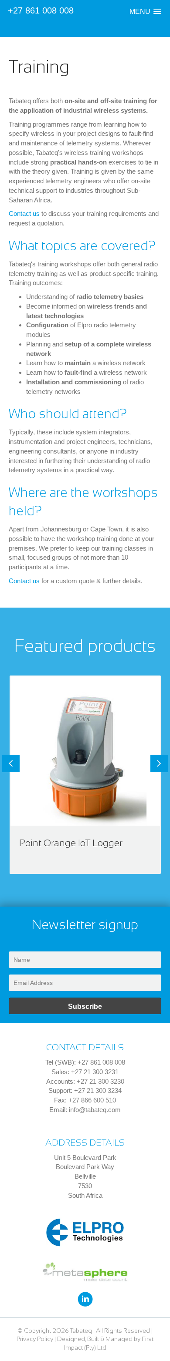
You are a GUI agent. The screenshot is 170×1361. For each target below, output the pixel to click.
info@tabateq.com (95, 1109)
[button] (145, 11)
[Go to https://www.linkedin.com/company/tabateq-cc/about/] (85, 1299)
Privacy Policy (35, 1338)
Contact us (24, 213)
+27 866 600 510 (92, 1100)
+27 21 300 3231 (95, 1071)
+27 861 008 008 (41, 10)
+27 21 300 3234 (98, 1090)
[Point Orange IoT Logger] (85, 774)
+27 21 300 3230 (100, 1081)
